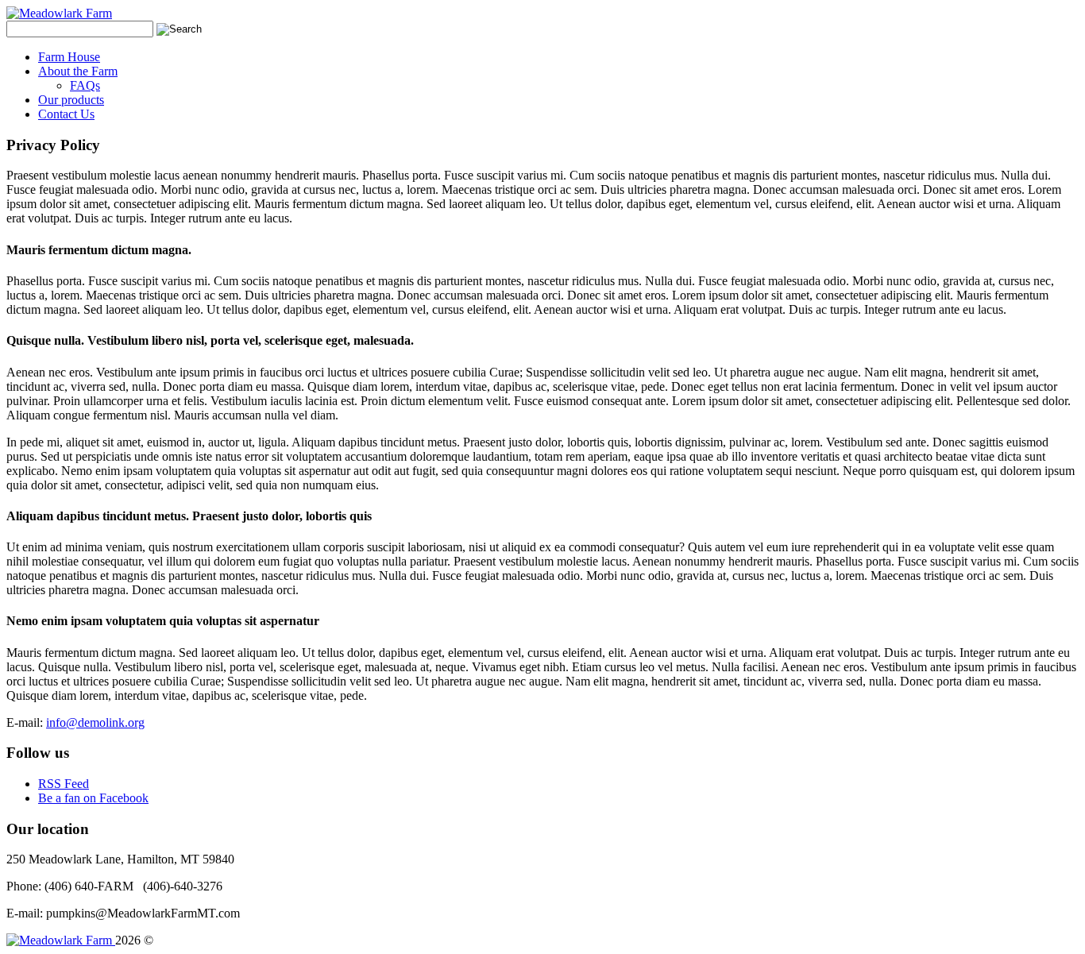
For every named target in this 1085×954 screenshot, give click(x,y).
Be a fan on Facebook (93, 798)
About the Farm (78, 71)
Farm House (69, 57)
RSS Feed (63, 783)
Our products (71, 99)
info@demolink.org (95, 722)
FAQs (85, 85)
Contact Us (66, 114)
